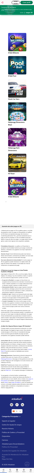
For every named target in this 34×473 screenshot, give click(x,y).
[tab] (12, 226)
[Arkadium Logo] (17, 398)
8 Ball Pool (8, 370)
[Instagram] (11, 404)
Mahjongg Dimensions (6, 359)
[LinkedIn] (22, 404)
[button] (11, 416)
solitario (6, 382)
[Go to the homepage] (2, 2)
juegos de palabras (16, 382)
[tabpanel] (17, 309)
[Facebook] (17, 404)
